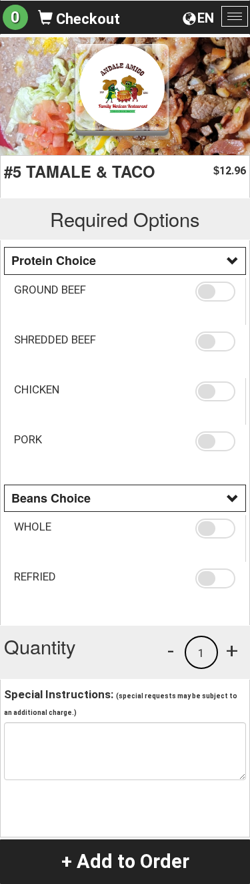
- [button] (170, 650)
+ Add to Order (125, 861)
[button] (215, 292)
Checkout (86, 19)
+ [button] (232, 650)
